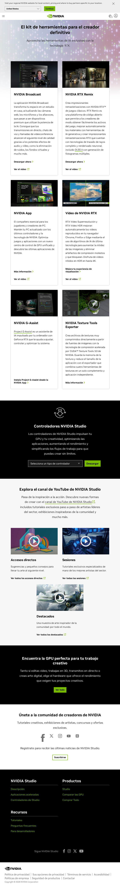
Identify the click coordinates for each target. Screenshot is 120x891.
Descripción (18, 789)
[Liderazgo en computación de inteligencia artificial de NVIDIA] (55, 16)
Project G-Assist (23, 331)
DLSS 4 (79, 149)
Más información (23, 271)
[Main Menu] (3, 16)
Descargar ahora (23, 161)
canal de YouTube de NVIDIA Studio (68, 502)
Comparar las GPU (73, 794)
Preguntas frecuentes (23, 825)
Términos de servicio (79, 874)
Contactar (69, 878)
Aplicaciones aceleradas (25, 794)
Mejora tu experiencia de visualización (78, 270)
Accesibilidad (101, 874)
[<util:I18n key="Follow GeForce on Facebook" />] (64, 851)
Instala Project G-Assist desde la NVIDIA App (31, 381)
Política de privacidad (17, 874)
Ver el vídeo (20, 169)
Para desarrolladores (23, 831)
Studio (66, 789)
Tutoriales (16, 820)
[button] (110, 17)
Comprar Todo (70, 800)
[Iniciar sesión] (116, 16)
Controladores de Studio (25, 800)
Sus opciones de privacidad (48, 874)
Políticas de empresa (17, 878)
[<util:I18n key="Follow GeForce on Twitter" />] (75, 851)
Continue (50, 9)
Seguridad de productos (46, 878)
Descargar (92, 463)
